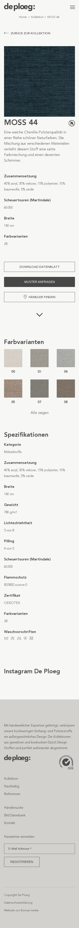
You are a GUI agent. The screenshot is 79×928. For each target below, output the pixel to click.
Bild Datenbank (14, 815)
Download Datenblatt (40, 267)
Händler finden (42, 297)
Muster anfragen (39, 282)
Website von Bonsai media (21, 910)
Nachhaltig (11, 786)
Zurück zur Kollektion (30, 33)
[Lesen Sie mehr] (39, 320)
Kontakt (9, 823)
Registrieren (21, 862)
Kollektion (37, 17)
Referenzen (12, 794)
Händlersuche (13, 808)
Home (23, 17)
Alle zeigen (40, 412)
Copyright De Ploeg (17, 895)
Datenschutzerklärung (18, 902)
